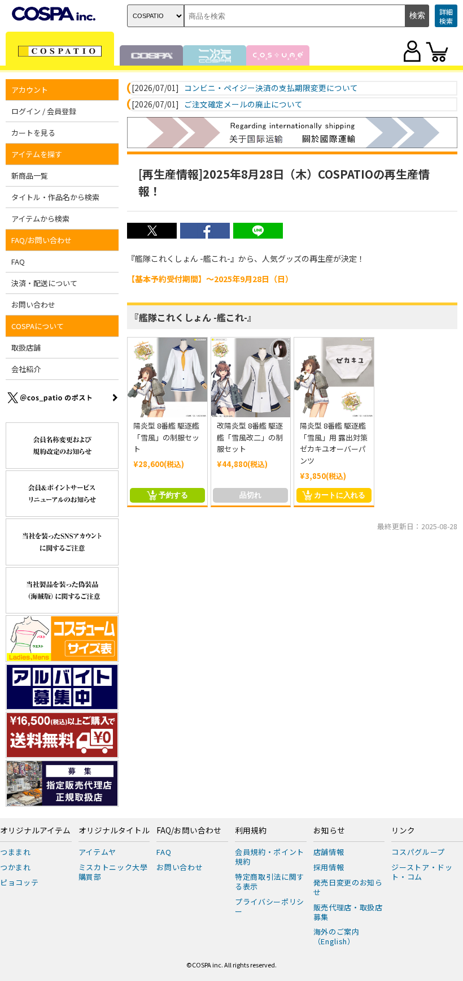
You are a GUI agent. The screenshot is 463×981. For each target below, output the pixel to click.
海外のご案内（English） (336, 936)
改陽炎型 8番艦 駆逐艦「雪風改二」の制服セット (250, 437)
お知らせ (329, 831)
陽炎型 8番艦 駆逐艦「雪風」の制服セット (166, 437)
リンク (403, 831)
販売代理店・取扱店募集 (348, 912)
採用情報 (328, 867)
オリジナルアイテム (35, 831)
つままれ (15, 851)
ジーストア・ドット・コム (421, 872)
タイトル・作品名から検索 (55, 197)
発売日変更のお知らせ (348, 887)
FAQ (18, 261)
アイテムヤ (97, 851)
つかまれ (15, 867)
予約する (173, 495)
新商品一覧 (29, 175)
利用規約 (251, 831)
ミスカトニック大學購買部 (113, 872)
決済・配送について (44, 283)
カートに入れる (339, 495)
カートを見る (33, 132)
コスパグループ (418, 851)
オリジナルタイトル (114, 831)
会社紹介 (26, 369)
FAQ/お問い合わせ (188, 831)
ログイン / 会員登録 (43, 111)
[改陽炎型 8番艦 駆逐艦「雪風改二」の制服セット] (251, 377)
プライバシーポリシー (269, 906)
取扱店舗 (26, 347)
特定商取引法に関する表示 (269, 881)
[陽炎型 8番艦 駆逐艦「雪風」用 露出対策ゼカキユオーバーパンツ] (334, 377)
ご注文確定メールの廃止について (243, 105)
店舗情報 (328, 851)
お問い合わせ (33, 304)
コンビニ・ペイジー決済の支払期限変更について (271, 88)
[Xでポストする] (152, 235)
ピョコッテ (19, 882)
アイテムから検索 (40, 218)
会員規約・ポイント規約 (269, 856)
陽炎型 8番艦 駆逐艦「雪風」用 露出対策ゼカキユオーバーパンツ (334, 443)
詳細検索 (446, 16)
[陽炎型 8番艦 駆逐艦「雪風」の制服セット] (167, 377)
